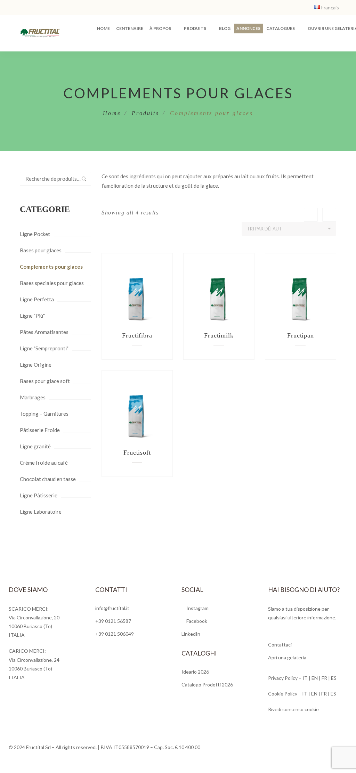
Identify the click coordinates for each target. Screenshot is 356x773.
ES (334, 678)
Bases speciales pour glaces (52, 283)
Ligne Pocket (35, 234)
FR (324, 678)
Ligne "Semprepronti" (44, 348)
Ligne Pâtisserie (38, 495)
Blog (224, 28)
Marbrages (33, 397)
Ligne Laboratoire (41, 511)
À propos (160, 28)
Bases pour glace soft (45, 381)
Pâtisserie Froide (40, 430)
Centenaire (129, 28)
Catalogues (280, 28)
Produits (195, 28)
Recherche (84, 179)
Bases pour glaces (41, 250)
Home (103, 28)
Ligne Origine (35, 364)
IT (305, 678)
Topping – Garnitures (44, 413)
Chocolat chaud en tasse (48, 479)
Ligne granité (35, 446)
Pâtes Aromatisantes (44, 332)
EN (315, 678)
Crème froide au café (44, 462)
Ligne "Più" (32, 315)
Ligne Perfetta (37, 299)
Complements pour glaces (51, 266)
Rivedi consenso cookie (293, 709)
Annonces (248, 28)
